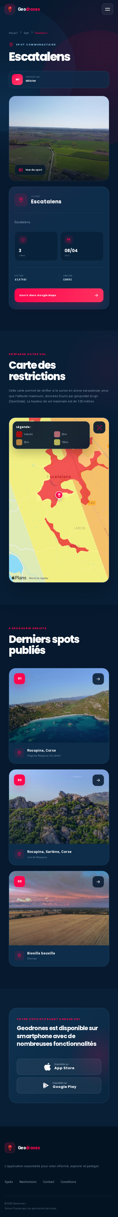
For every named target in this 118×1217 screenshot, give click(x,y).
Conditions (68, 1182)
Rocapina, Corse (41, 750)
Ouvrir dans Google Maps (37, 295)
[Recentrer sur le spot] (99, 427)
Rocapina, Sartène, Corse (49, 852)
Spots (9, 1182)
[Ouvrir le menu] (107, 9)
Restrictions (27, 1182)
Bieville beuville (41, 953)
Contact (48, 1182)
